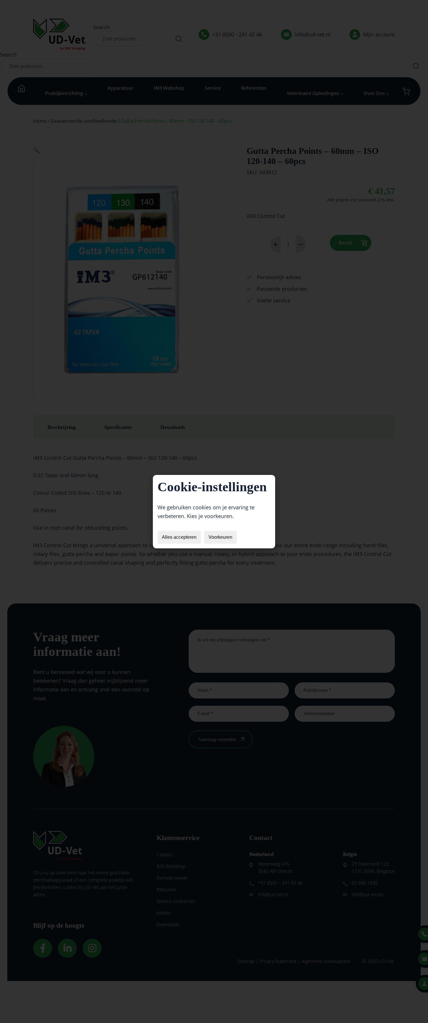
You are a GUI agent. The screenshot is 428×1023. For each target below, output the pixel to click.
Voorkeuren (220, 537)
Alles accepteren (179, 537)
